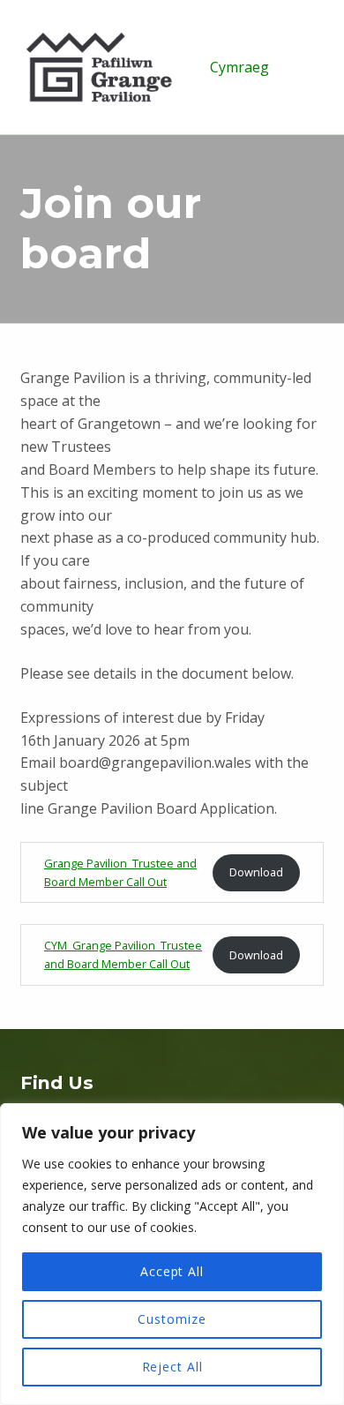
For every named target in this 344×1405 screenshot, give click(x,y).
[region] (172, 1254)
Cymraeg (239, 67)
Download (256, 872)
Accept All (172, 1271)
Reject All (172, 1366)
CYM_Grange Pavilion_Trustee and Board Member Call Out (123, 954)
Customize (172, 1319)
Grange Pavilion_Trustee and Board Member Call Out (120, 872)
